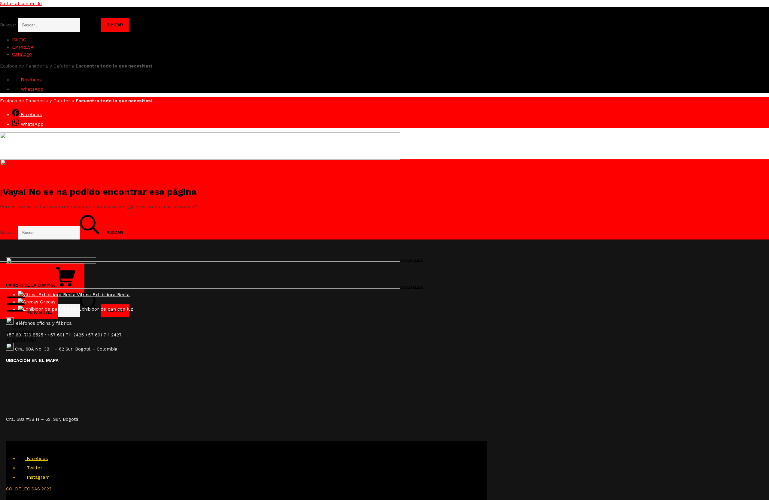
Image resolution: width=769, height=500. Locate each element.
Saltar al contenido (21, 3)
